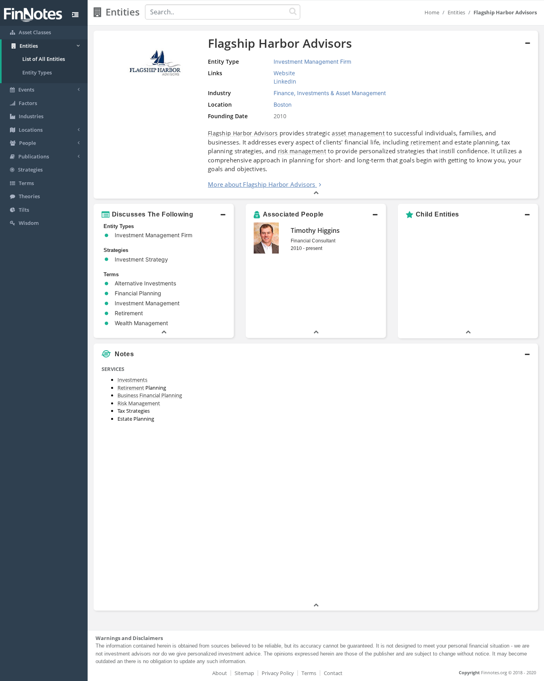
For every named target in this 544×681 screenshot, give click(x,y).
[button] (316, 115)
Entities (456, 12)
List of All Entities (43, 58)
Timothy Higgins (315, 230)
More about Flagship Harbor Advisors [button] (261, 184)
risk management (302, 151)
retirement (425, 142)
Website (284, 73)
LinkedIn (285, 81)
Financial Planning (160, 395)
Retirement (130, 387)
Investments (132, 379)
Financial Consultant (313, 241)
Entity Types (37, 72)
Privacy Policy (278, 673)
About (219, 673)
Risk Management (138, 403)
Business (127, 395)
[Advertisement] (481, 481)
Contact (333, 673)
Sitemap (244, 673)
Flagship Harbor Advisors (243, 133)
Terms (308, 673)
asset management (358, 133)
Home (432, 12)
